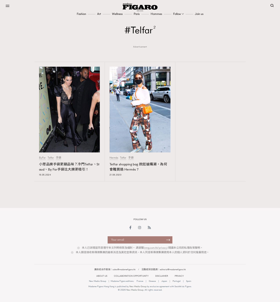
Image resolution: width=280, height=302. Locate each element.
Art (99, 14)
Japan (164, 281)
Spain (188, 281)
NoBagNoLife (202, 197)
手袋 (58, 157)
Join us (199, 14)
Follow (177, 14)
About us (101, 275)
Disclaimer (161, 275)
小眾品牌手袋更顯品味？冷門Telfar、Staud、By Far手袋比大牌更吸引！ (69, 167)
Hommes (156, 14)
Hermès (114, 157)
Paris (137, 14)
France (140, 281)
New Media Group (97, 281)
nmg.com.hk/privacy (156, 248)
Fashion (81, 14)
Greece (152, 281)
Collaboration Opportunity (131, 275)
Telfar (51, 157)
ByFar (42, 157)
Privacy (179, 275)
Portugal (177, 281)
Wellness (117, 14)
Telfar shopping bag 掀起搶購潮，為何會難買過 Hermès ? (138, 167)
